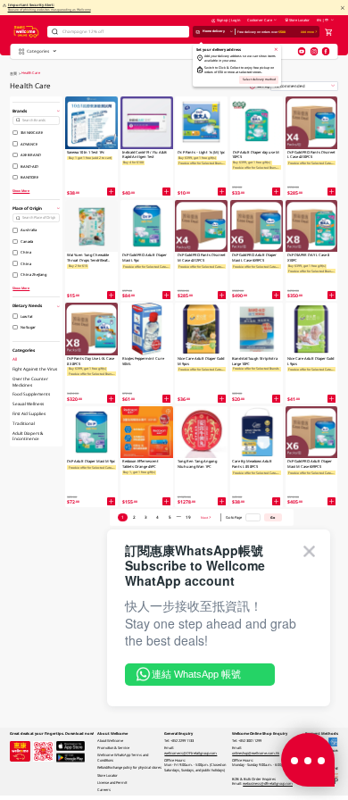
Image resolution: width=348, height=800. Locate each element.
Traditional (23, 423)
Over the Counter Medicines (30, 381)
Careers (104, 790)
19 (188, 517)
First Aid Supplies (29, 413)
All (14, 359)
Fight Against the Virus (34, 368)
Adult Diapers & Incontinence (27, 435)
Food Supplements (31, 393)
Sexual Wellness (28, 403)
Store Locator (299, 20)
